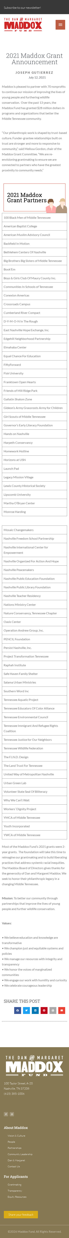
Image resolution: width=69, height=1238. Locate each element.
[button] (17, 1010)
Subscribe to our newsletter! (22, 8)
